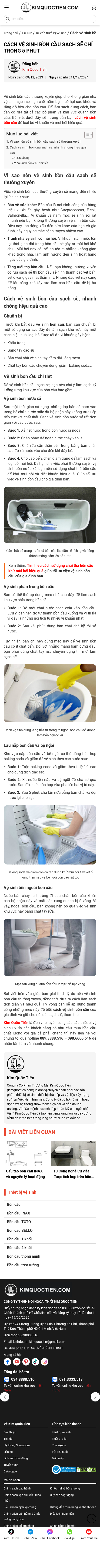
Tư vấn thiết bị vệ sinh (51, 33)
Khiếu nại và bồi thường (65, 1488)
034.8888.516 (22, 1379)
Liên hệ (8, 1452)
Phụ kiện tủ (59, 1445)
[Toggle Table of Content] (86, 135)
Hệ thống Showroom (17, 1445)
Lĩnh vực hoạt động (16, 1458)
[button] (4, 1396)
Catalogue (10, 1471)
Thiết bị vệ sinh (61, 1432)
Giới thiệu (10, 1432)
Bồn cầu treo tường (23, 1265)
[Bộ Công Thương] (64, 1469)
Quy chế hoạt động (62, 1495)
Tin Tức (27, 33)
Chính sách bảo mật (63, 1526)
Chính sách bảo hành (17, 1488)
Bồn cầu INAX (18, 1213)
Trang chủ (11, 33)
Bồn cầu (13, 1204)
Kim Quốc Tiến (16, 1022)
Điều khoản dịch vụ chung (20, 1507)
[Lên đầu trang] (91, 1518)
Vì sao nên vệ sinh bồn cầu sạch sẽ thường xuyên (45, 142)
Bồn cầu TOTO (19, 1222)
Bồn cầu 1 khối (19, 1239)
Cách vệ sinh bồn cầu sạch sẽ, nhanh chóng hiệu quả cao (48, 150)
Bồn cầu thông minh (23, 1256)
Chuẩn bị (23, 158)
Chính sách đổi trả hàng (19, 1526)
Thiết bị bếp (59, 1438)
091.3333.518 (71, 1379)
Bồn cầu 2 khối (19, 1248)
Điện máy (58, 1458)
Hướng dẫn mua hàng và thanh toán (73, 1507)
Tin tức (8, 1438)
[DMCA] (86, 1469)
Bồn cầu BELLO (20, 1230)
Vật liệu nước (60, 1452)
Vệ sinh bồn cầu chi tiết (32, 163)
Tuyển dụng (11, 1465)
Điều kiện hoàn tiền (62, 1513)
